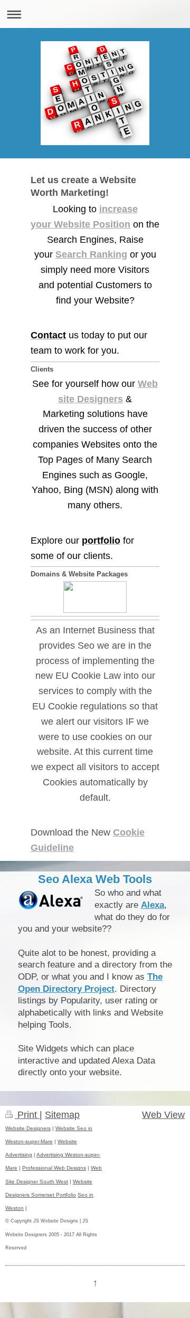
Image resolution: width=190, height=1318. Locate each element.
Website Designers (28, 1128)
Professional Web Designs (54, 1168)
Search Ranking (91, 254)
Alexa (152, 905)
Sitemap (62, 1115)
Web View (163, 1115)
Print (27, 1115)
